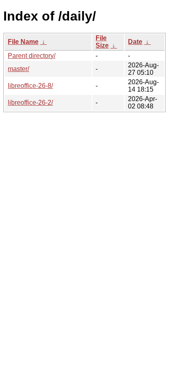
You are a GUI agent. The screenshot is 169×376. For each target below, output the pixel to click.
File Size (102, 42)
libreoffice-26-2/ (30, 102)
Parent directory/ (31, 55)
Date (135, 41)
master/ (18, 68)
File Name (23, 41)
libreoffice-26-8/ (30, 85)
